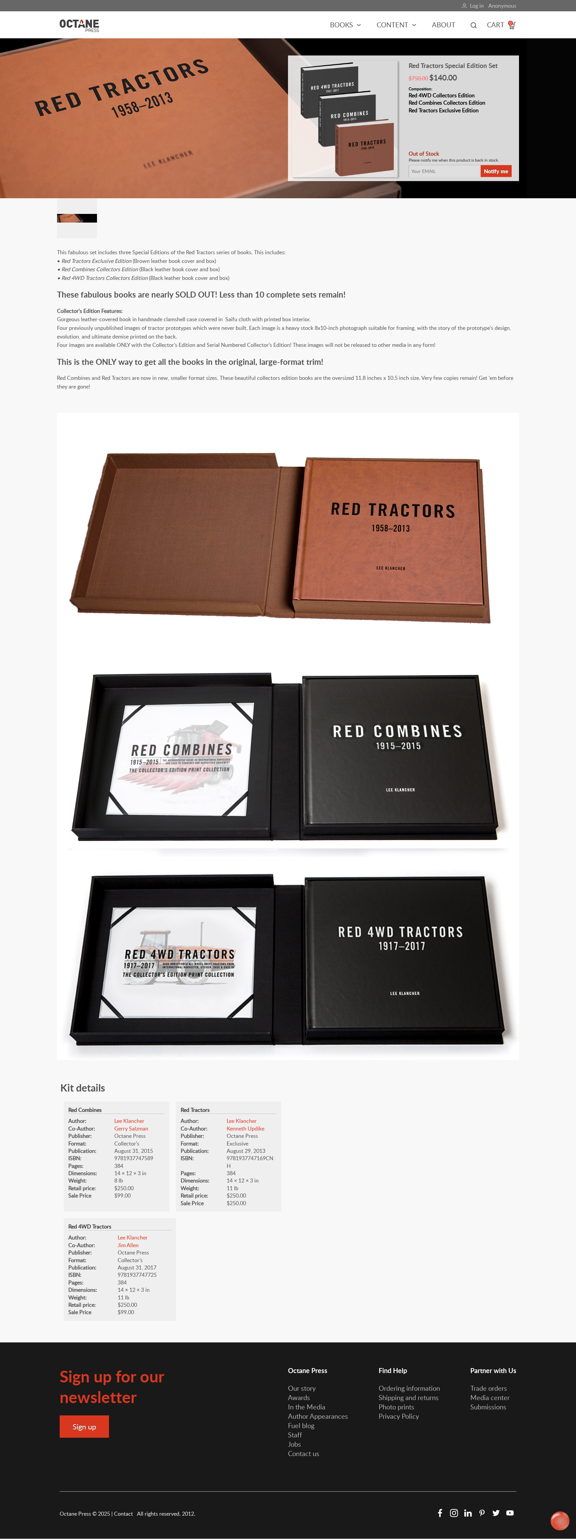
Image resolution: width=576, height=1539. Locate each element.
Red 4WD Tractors (89, 1226)
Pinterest (482, 1513)
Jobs (294, 1444)
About (443, 24)
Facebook (440, 1513)
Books (341, 24)
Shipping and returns (409, 1397)
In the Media (306, 1406)
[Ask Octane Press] (560, 1520)
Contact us (303, 1453)
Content (392, 24)
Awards (299, 1397)
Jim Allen (128, 1245)
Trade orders (488, 1388)
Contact (124, 1513)
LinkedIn (468, 1513)
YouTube (510, 1513)
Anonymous (502, 5)
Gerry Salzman (131, 1128)
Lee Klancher (129, 1121)
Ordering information (409, 1388)
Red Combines (85, 1110)
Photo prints (396, 1406)
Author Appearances (318, 1416)
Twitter (496, 1513)
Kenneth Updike (245, 1128)
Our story (302, 1388)
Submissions (488, 1406)
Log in (477, 5)
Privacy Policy (399, 1416)
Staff (295, 1434)
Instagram (454, 1513)
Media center (490, 1397)
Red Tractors (195, 1110)
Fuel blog (301, 1425)
